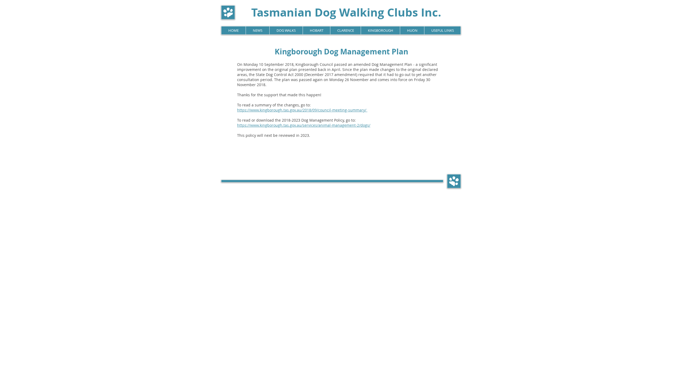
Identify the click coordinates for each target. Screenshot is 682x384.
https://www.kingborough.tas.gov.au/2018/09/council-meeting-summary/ (302, 110)
